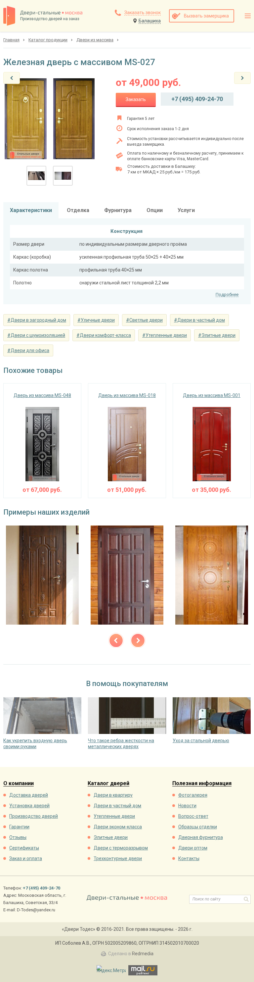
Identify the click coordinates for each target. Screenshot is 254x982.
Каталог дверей (108, 783)
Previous (116, 640)
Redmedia (142, 953)
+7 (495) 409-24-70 (197, 98)
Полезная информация (202, 783)
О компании (18, 783)
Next (138, 640)
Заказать (136, 99)
